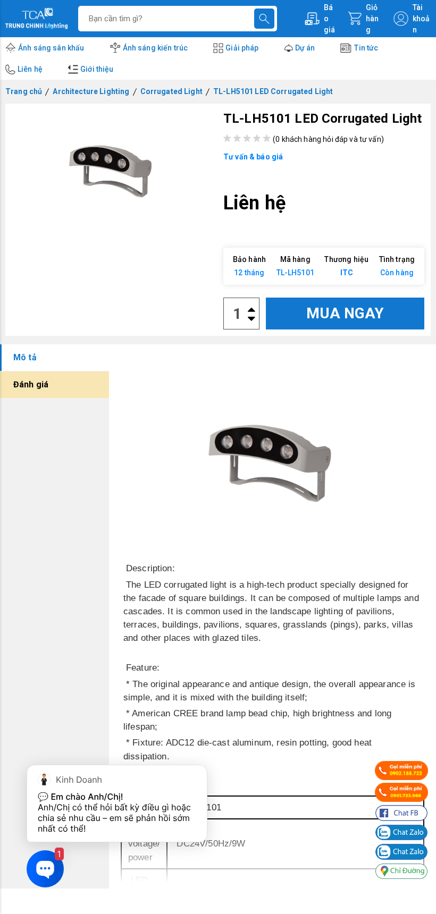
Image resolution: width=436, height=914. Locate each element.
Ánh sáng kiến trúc (155, 48)
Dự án (305, 48)
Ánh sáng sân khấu (51, 48)
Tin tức (366, 48)
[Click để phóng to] (112, 163)
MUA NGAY (345, 313)
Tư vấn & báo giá (253, 157)
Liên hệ (30, 69)
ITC (346, 272)
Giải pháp (241, 48)
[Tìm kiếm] (264, 19)
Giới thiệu (97, 69)
